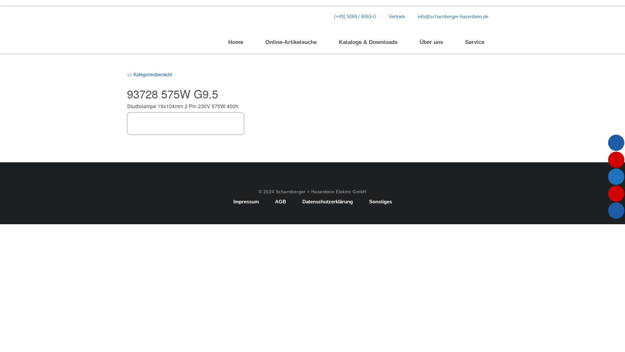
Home (235, 42)
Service (474, 42)
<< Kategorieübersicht (149, 74)
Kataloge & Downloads (368, 42)
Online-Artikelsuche (291, 42)
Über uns (431, 42)
